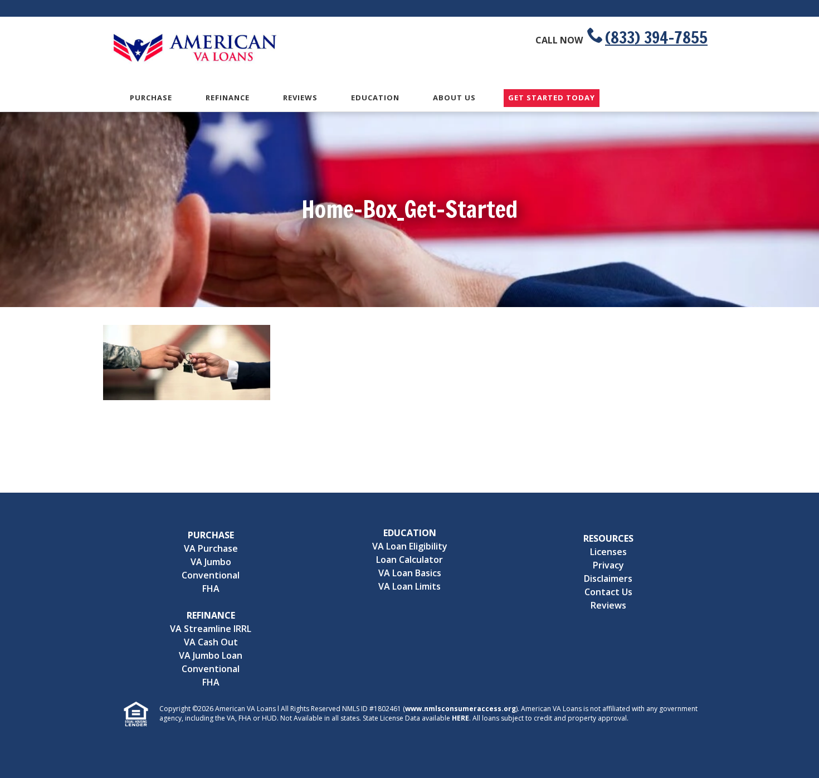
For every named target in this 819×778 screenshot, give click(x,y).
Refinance (228, 98)
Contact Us (608, 592)
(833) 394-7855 (656, 37)
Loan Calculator (409, 559)
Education (375, 98)
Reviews (300, 98)
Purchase (151, 98)
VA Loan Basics (409, 573)
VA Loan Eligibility (409, 546)
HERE (460, 718)
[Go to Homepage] (195, 60)
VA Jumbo (211, 562)
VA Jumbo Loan (210, 655)
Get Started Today (551, 98)
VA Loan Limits (409, 586)
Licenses (608, 552)
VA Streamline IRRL (210, 629)
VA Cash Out (211, 642)
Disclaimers (608, 578)
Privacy (608, 565)
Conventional (211, 575)
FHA (211, 588)
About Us (454, 98)
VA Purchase (211, 548)
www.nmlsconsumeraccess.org (460, 708)
